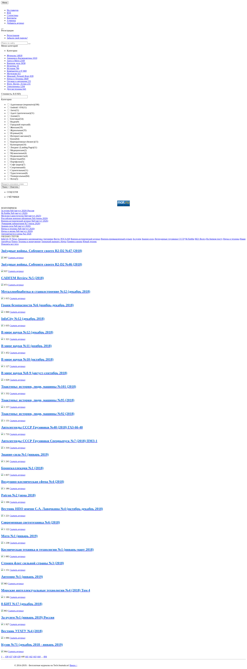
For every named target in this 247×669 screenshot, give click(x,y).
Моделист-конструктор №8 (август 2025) (21, 216)
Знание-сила (148, 239)
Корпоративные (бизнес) (24, 142)
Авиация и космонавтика (30, 239)
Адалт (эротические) (22, 113)
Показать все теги (10, 244)
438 (15, 656)
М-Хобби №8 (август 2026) (14, 213)
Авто (14, 110)
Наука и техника (231, 239)
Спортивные (17, 167)
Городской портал (20, 124)
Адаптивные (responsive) (24, 104)
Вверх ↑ (73, 665)
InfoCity (5, 239)
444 (39, 656)
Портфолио (17, 162)
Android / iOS (18, 107)
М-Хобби (189, 239)
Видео (14, 122)
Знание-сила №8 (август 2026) (16, 226)
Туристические (19, 173)
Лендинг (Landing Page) (23, 147)
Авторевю (48, 239)
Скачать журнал (16, 257)
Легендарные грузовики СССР (169, 239)
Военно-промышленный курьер (116, 239)
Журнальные (18, 130)
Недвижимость (19, 156)
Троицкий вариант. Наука (53, 241)
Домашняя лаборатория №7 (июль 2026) (20, 223)
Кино (14, 139)
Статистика (12, 15)
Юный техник (90, 241)
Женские (16, 127)
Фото (14, 179)
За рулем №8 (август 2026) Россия (17, 210)
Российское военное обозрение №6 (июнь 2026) (24, 218)
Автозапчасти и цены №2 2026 (16, 234)
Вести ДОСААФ (62, 239)
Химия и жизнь (74, 241)
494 (45, 656)
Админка (11, 20)
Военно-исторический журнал (85, 239)
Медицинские (18, 150)
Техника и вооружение (29, 241)
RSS (9, 13)
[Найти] (29, 43)
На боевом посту (214, 239)
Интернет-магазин (20, 136)
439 (19, 656)
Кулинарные (18, 144)
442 (31, 656)
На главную (12, 10)
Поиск (14, 241)
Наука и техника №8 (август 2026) (18, 228)
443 (35, 656)
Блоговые (16, 119)
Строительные (19, 170)
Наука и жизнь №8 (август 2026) (17, 231)
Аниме (15, 116)
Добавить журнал (15, 23)
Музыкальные (18, 153)
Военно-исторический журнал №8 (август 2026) (24, 221)
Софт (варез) (17, 164)
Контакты (11, 18)
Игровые (16, 133)
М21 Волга (200, 239)
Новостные (17, 159)
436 (7, 656)
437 (11, 656)
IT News (13, 239)
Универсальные (19, 176)
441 (27, 656)
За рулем (137, 239)
